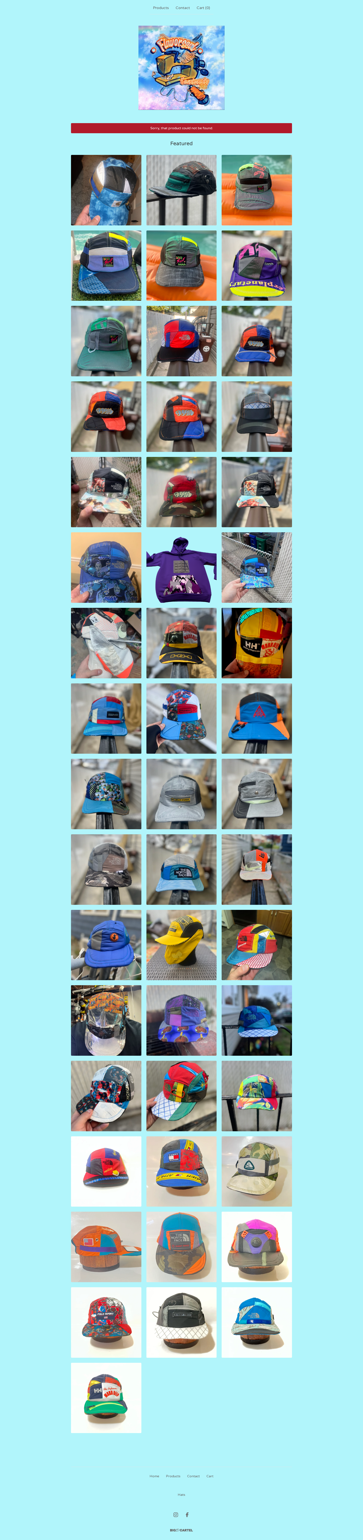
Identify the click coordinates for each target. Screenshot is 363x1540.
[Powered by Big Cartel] (181, 1530)
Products (161, 7)
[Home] (181, 68)
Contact (183, 7)
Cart (209, 1476)
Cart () (203, 7)
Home (154, 1476)
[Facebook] (187, 1515)
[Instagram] (176, 1515)
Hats (181, 1495)
